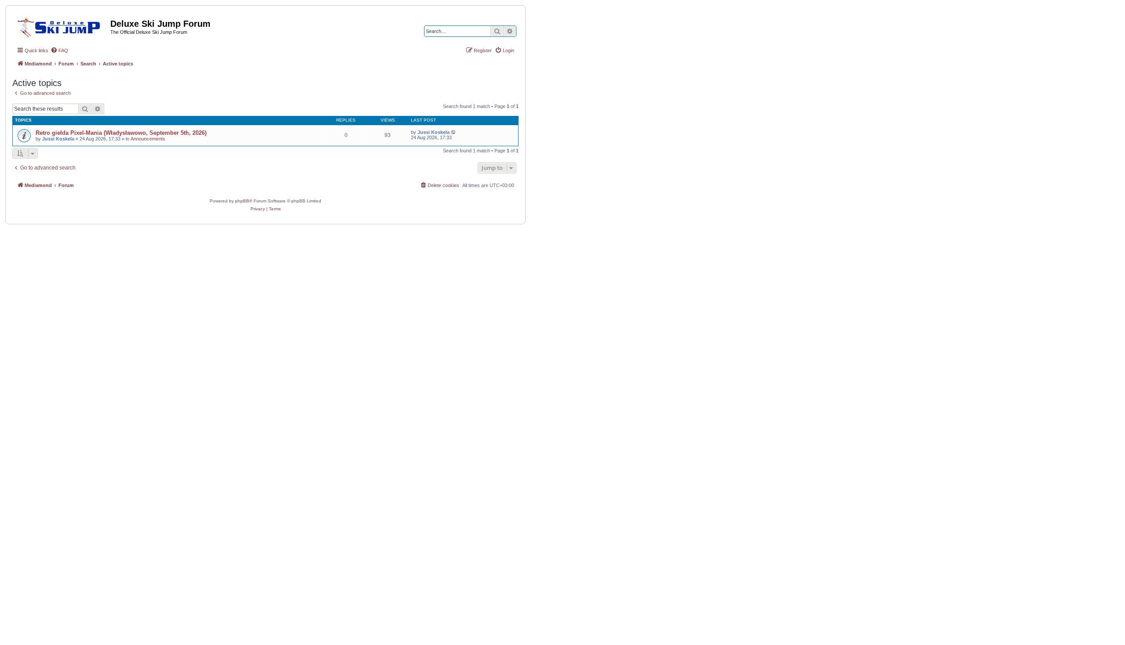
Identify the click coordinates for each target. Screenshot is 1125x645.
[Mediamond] (61, 26)
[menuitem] (59, 50)
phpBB (242, 200)
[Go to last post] (454, 132)
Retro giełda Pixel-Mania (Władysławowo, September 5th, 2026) (121, 133)
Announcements (148, 138)
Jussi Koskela (58, 138)
